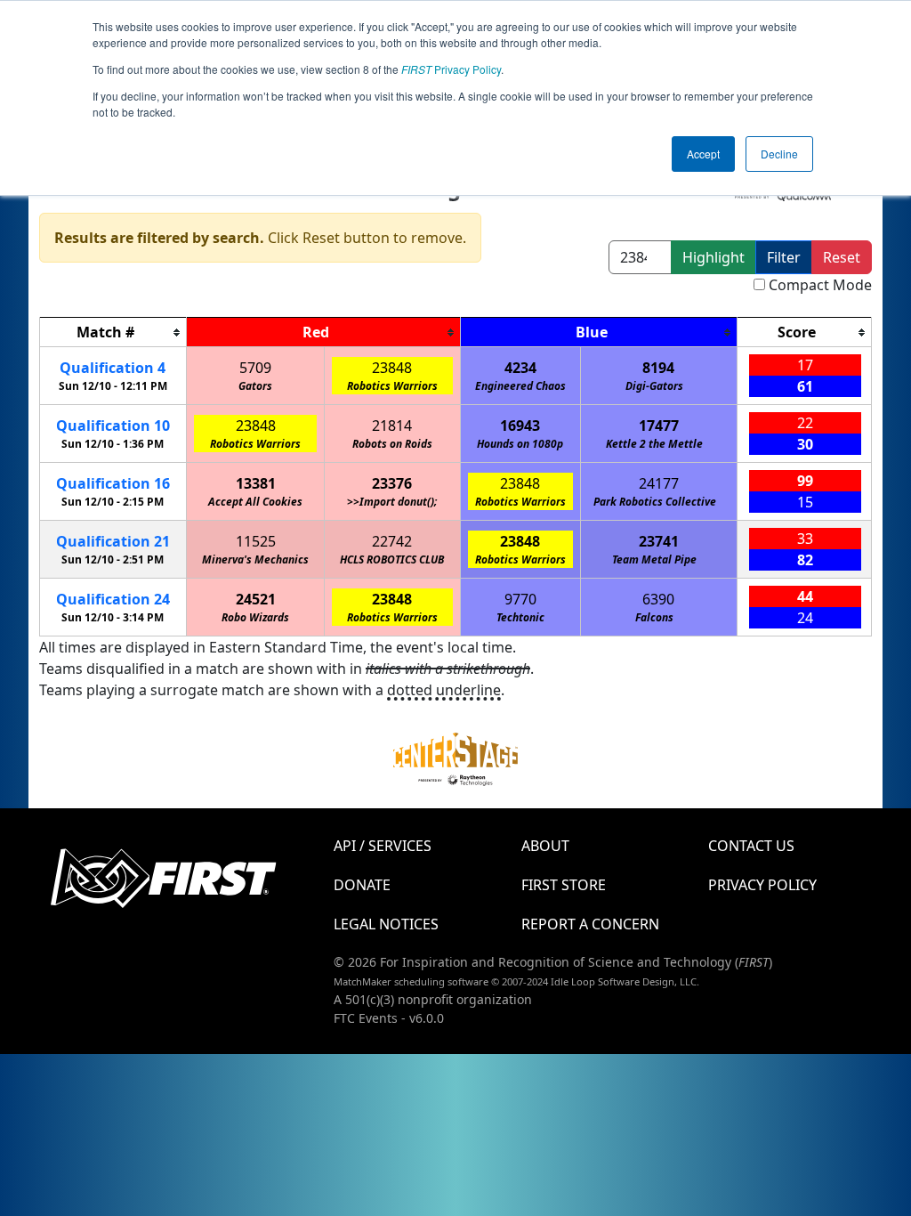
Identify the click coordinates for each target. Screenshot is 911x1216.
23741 (659, 541)
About (545, 845)
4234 (520, 367)
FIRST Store (563, 885)
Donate (362, 885)
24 (113, 599)
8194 (658, 367)
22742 (392, 541)
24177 (659, 483)
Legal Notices (386, 924)
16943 (520, 425)
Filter (784, 257)
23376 (392, 483)
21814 (392, 425)
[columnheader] (113, 332)
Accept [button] (703, 153)
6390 (658, 599)
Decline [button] (779, 153)
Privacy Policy (451, 69)
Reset (841, 257)
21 (113, 541)
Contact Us (751, 845)
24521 (256, 599)
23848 (392, 367)
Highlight (713, 257)
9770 (520, 599)
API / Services (382, 845)
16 (113, 483)
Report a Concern (590, 924)
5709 (255, 367)
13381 (256, 483)
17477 (659, 425)
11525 (256, 541)
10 (113, 425)
